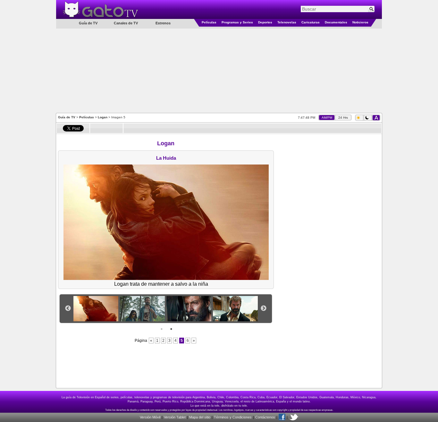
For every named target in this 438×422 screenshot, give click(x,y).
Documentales (336, 22)
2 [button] (171, 329)
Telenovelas (286, 22)
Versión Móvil (150, 417)
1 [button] (161, 329)
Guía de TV (66, 117)
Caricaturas (310, 22)
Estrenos (163, 23)
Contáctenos (265, 417)
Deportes (265, 22)
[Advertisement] (219, 70)
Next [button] (263, 308)
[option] (96, 308)
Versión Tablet (175, 417)
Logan (102, 117)
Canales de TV (126, 23)
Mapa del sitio (199, 417)
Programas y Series (237, 22)
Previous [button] (68, 308)
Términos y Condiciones (233, 417)
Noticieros (360, 22)
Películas (209, 22)
